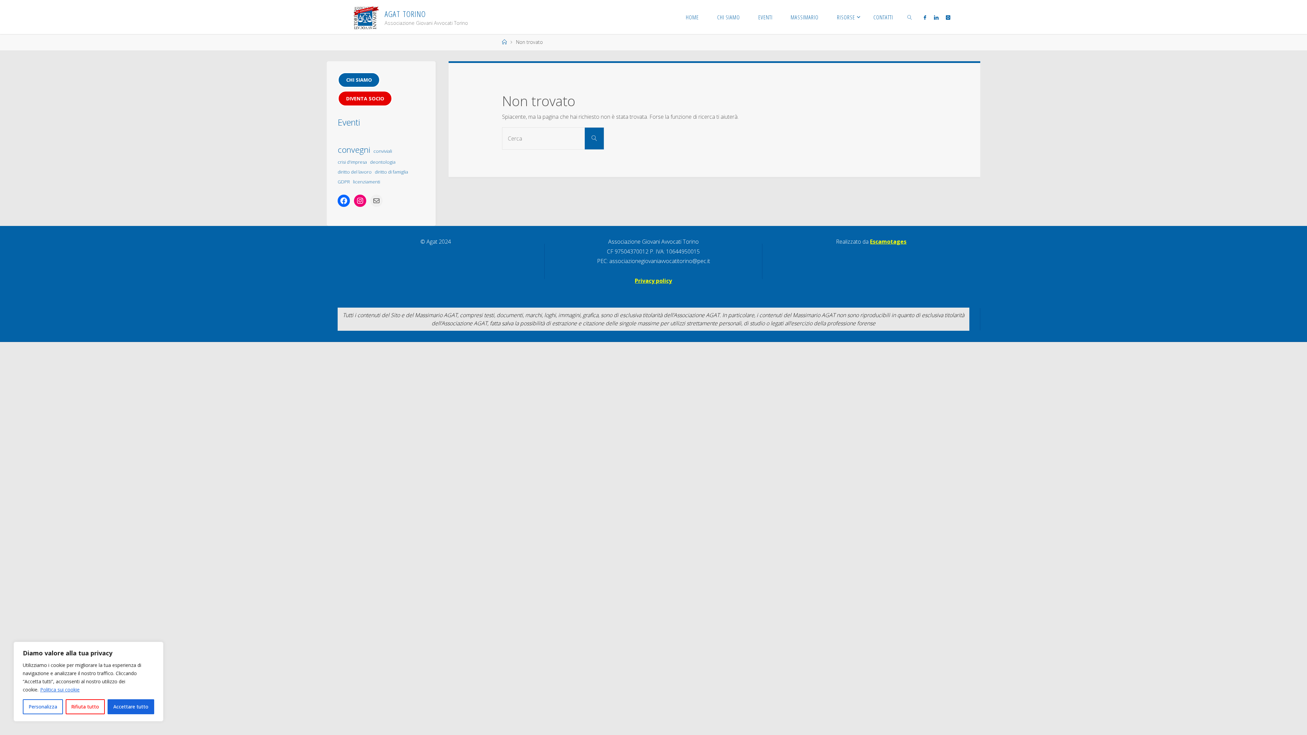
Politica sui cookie (60, 689)
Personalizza (43, 706)
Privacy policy (653, 280)
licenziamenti (366, 182)
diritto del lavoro (355, 172)
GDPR (344, 182)
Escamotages (888, 241)
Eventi (349, 122)
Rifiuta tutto (85, 706)
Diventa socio (365, 98)
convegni (354, 149)
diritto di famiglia (391, 172)
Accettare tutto (130, 706)
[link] (909, 17)
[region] (88, 681)
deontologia (383, 162)
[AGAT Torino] (366, 17)
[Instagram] (948, 17)
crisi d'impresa (352, 162)
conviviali (382, 151)
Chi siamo (359, 80)
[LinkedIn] (936, 17)
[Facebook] (925, 17)
